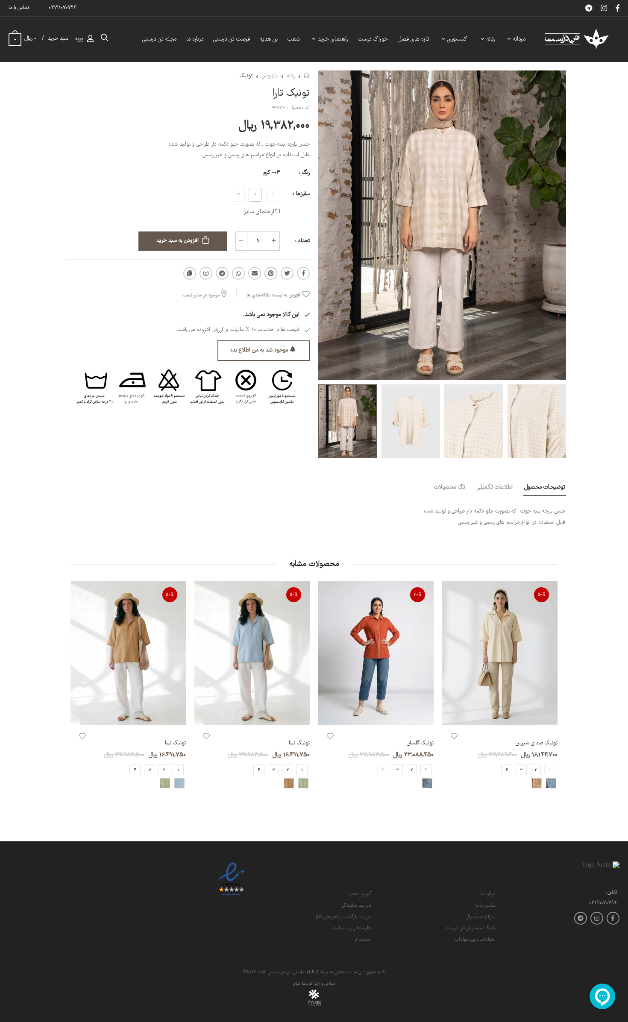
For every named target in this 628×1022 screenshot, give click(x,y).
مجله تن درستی (159, 39)
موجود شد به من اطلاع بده (259, 350)
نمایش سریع (500, 714)
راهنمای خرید (333, 39)
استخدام (363, 939)
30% (418, 595)
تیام (296, 984)
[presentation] (551, 692)
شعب (294, 39)
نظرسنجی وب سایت (352, 928)
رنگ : (304, 173)
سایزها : (301, 194)
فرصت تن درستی (231, 39)
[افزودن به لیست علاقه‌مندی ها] (454, 736)
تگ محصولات (449, 487)
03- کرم (271, 173)
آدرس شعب (360, 894)
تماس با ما (19, 8)
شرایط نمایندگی (356, 905)
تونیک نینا (299, 743)
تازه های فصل (413, 39)
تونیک (246, 76)
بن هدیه (269, 39)
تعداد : (302, 241)
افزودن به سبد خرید (177, 241)
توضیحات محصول (544, 487)
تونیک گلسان (420, 743)
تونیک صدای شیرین (537, 743)
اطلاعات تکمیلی (495, 487)
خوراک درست (373, 39)
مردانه (519, 39)
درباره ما (194, 39)
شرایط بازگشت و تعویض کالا (343, 917)
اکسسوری (458, 39)
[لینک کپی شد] (189, 273)
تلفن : (611, 892)
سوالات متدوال (481, 917)
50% (542, 595)
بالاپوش (269, 76)
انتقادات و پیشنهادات (475, 939)
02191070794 (63, 8)
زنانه (491, 39)
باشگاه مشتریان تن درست (471, 928)
